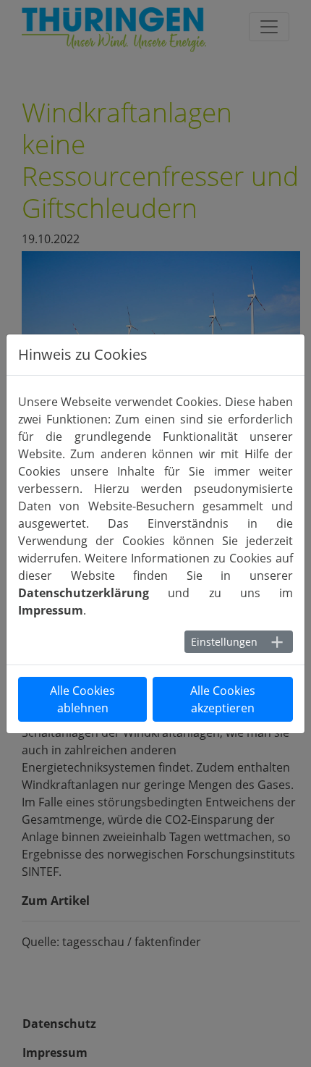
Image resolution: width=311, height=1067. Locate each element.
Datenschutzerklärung (83, 593)
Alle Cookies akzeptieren (222, 699)
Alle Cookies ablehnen (82, 699)
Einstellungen (224, 642)
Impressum (50, 610)
